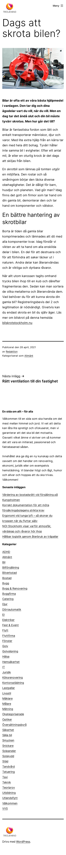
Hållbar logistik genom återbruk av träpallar (30, 536)
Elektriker (8, 619)
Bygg (5, 583)
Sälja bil (7, 735)
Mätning (7, 709)
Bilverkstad (9, 572)
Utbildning (9, 792)
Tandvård (8, 766)
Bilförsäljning (10, 567)
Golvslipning (10, 651)
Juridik (6, 672)
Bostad (7, 578)
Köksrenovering (12, 677)
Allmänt (28, 355)
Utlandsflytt (10, 798)
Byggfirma (9, 593)
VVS (5, 808)
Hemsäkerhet (11, 661)
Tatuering (8, 771)
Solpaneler (9, 750)
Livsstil (6, 693)
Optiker (7, 719)
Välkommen (9, 803)
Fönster (7, 640)
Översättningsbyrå (14, 724)
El (3, 614)
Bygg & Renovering (14, 588)
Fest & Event (10, 625)
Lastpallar (8, 688)
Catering (8, 598)
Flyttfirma (8, 635)
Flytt (5, 630)
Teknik (6, 782)
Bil (3, 562)
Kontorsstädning (13, 682)
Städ (5, 761)
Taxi (5, 777)
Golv (5, 646)
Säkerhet (8, 730)
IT (3, 667)
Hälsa (5, 656)
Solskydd (8, 756)
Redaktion (11, 351)
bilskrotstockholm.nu (17, 323)
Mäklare (7, 698)
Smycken (8, 740)
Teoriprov (8, 787)
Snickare (8, 745)
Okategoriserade (13, 714)
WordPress (23, 841)
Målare (6, 703)
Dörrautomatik (11, 609)
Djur (5, 604)
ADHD (6, 551)
